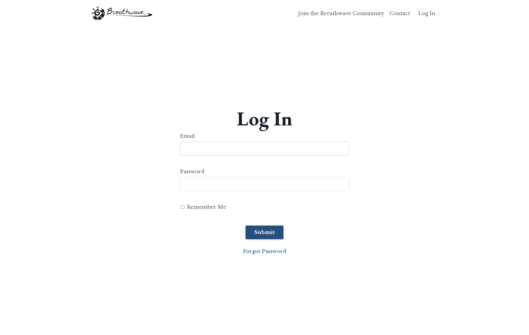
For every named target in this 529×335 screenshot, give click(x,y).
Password (192, 172)
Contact (400, 13)
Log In (426, 13)
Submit (264, 232)
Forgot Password (264, 251)
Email (187, 136)
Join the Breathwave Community (341, 13)
